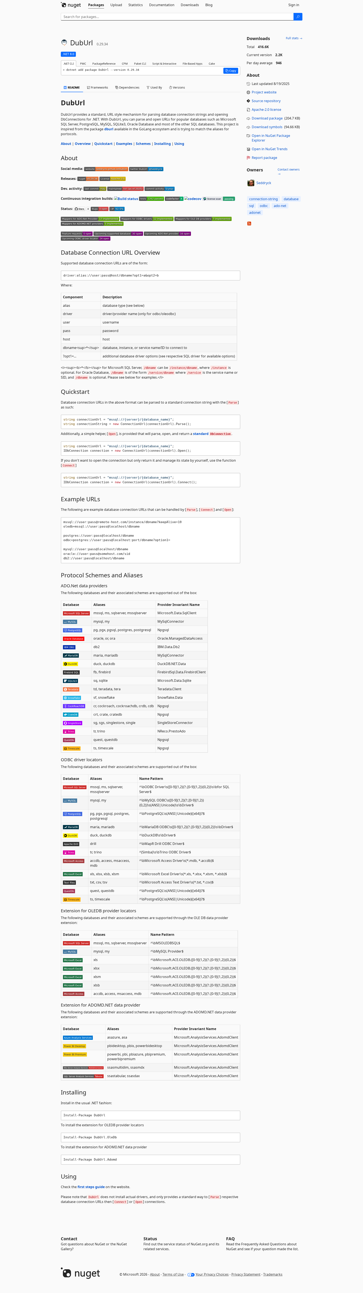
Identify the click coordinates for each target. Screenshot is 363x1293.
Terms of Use (173, 1274)
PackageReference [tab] (103, 63)
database (291, 199)
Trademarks (272, 1274)
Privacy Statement (245, 1274)
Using (179, 143)
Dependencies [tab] (128, 87)
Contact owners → (289, 171)
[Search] (297, 17)
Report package (264, 157)
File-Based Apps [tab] (192, 63)
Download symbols (267, 127)
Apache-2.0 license (266, 109)
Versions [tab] (178, 87)
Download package (267, 118)
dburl (108, 129)
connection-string (263, 199)
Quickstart (103, 143)
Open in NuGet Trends (270, 149)
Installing (162, 143)
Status (150, 1239)
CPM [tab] (125, 63)
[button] (230, 71)
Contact (69, 1239)
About (66, 143)
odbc (264, 205)
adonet (255, 212)
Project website (264, 92)
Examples (124, 143)
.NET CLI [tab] (68, 63)
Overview (83, 143)
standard (212, 433)
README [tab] (73, 87)
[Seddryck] (251, 183)
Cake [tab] (212, 63)
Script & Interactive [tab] (164, 63)
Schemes (143, 143)
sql (251, 205)
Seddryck (263, 183)
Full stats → (294, 38)
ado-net (280, 205)
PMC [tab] (83, 63)
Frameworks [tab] (99, 87)
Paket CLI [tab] (140, 63)
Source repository (266, 101)
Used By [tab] (156, 87)
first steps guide (91, 1187)
